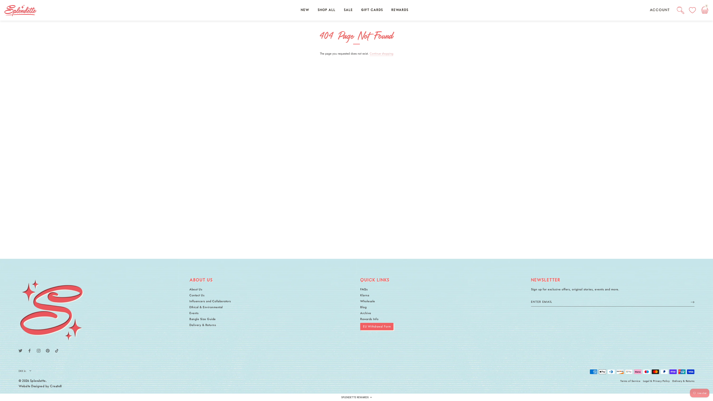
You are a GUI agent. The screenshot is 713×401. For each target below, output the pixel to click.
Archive (365, 313)
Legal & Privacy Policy (656, 381)
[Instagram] (38, 350)
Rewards (399, 10)
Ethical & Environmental (206, 307)
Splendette (38, 381)
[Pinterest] (48, 350)
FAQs (364, 289)
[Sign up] (692, 302)
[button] (356, 397)
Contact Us (196, 295)
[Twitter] (20, 350)
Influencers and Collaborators (210, 301)
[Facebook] (29, 350)
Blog (363, 307)
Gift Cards (372, 10)
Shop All (327, 10)
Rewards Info (369, 319)
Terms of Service (630, 381)
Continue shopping (381, 53)
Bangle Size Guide (202, 319)
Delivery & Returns (202, 325)
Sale (348, 10)
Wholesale (367, 301)
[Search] (680, 10)
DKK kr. (23, 371)
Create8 (56, 386)
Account (660, 10)
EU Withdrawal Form (377, 326)
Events (193, 313)
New (305, 10)
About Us (195, 289)
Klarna (364, 295)
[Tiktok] (57, 350)
